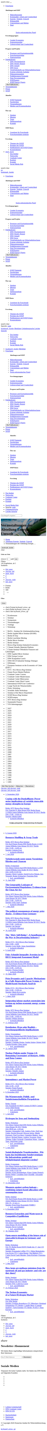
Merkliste (15, 349)
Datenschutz (9, 1419)
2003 (9, 764)
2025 (9, 713)
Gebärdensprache (11, 509)
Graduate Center (16, 158)
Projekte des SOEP (17, 145)
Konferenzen (12, 616)
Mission (13, 117)
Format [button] (8, 586)
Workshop (11, 627)
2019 (9, 727)
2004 (9, 761)
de (10, 326)
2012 (9, 743)
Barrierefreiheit (10, 1415)
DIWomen (11, 663)
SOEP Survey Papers (17, 82)
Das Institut (14, 154)
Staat (12, 25)
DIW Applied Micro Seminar (18, 654)
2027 (9, 708)
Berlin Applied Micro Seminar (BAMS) (22, 633)
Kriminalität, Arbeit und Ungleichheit (23, 17)
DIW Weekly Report (17, 64)
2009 (9, 750)
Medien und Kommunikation (20, 106)
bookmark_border (7, 172)
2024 (9, 715)
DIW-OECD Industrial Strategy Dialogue (23, 661)
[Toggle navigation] (11, 2)
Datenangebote (15, 57)
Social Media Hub (16, 164)
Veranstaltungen (11, 87)
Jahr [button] (6, 590)
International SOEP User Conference (21, 684)
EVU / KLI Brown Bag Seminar (19, 670)
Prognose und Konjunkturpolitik (21, 53)
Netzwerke (14, 156)
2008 (9, 752)
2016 (9, 734)
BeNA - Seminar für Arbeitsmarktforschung (23, 631)
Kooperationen (15, 150)
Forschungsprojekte (17, 55)
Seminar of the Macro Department (20, 693)
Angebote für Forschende (19, 132)
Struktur (13, 115)
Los (16, 559)
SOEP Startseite (15, 100)
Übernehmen (29, 786)
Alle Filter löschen (8, 786)
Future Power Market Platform (19, 672)
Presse (7, 89)
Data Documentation (17, 78)
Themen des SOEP (17, 143)
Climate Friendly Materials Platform (21, 647)
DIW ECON (10, 1411)
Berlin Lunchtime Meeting (17, 638)
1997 (9, 777)
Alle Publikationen (12, 84)
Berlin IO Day (13, 636)
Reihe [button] (7, 588)
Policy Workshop (14, 688)
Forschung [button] (9, 6)
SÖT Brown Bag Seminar (17, 700)
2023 (9, 718)
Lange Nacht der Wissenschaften (19, 686)
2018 (9, 729)
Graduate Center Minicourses (18, 679)
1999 (9, 773)
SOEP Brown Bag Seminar (17, 695)
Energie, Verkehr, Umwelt (19, 19)
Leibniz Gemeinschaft (13, 1407)
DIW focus (14, 68)
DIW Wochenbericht (17, 62)
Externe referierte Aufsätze (19, 72)
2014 (9, 738)
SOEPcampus (13, 697)
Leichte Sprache (11, 511)
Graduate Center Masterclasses (19, 677)
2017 (9, 731)
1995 (9, 782)
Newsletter (5, 1361)
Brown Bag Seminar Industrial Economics (23, 645)
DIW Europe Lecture (15, 656)
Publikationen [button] (10, 59)
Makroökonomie (16, 15)
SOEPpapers (14, 80)
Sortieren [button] (4, 565)
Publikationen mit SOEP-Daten (21, 148)
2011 (9, 745)
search (3, 2)
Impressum (9, 1417)
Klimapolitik (14, 21)
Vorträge (11, 625)
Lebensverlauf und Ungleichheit (21, 44)
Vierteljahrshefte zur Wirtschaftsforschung (25, 70)
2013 (9, 741)
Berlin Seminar (13, 643)
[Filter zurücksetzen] (8, 592)
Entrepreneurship (16, 42)
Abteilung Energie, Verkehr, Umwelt (18, 541)
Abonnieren (27, 1357)
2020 (9, 725)
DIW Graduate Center (13, 1409)
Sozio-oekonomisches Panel (26, 32)
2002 (9, 766)
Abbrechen (19, 786)
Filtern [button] (3, 561)
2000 (9, 770)
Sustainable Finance (15, 702)
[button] (5, 2)
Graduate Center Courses (17, 674)
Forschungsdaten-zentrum (19, 134)
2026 (9, 711)
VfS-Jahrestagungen (15, 704)
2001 (9, 768)
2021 (9, 722)
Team (12, 119)
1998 (9, 775)
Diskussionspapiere (17, 74)
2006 (9, 757)
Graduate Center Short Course (19, 681)
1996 (9, 780)
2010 (9, 747)
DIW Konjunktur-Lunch (16, 659)
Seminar (11, 618)
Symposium (12, 620)
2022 (9, 720)
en (2, 170)
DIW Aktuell (14, 66)
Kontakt (13, 123)
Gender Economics (17, 40)
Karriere (13, 160)
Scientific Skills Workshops (17, 690)
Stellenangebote (15, 121)
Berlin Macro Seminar (16, 640)
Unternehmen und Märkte (19, 23)
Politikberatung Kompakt (19, 76)
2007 (9, 754)
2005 (9, 759)
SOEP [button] (7, 91)
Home (7, 539)
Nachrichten (14, 102)
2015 (9, 736)
